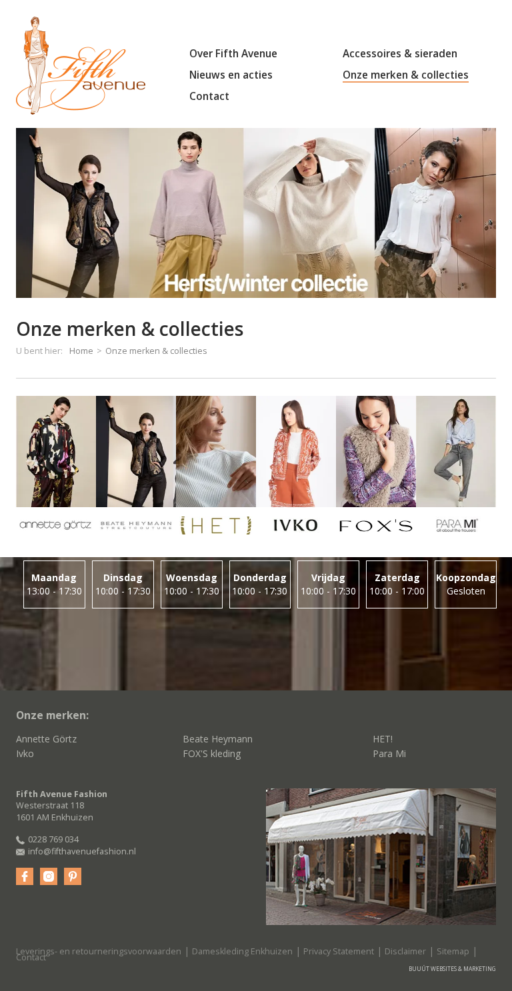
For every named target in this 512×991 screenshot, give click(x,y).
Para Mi (389, 753)
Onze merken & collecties (406, 75)
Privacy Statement (338, 951)
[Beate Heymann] (136, 470)
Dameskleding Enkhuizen (242, 951)
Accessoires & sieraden (400, 54)
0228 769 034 (53, 839)
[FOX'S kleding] (376, 470)
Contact (209, 96)
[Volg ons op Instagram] (48, 876)
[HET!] (216, 470)
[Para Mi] (456, 470)
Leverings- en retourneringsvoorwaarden (98, 951)
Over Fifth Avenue (233, 54)
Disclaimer (405, 951)
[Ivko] (296, 470)
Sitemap (453, 951)
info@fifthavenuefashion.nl (82, 851)
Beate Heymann (218, 738)
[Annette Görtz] (56, 470)
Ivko (25, 753)
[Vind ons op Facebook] (24, 876)
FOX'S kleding (212, 753)
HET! (383, 738)
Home (81, 351)
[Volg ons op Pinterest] (72, 876)
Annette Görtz (46, 738)
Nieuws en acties (231, 75)
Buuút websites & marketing (452, 968)
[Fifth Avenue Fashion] (80, 66)
